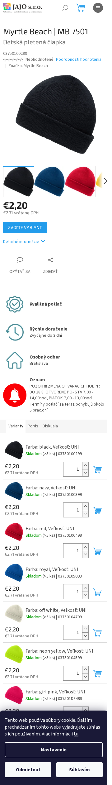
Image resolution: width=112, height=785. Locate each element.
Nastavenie (54, 749)
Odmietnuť (28, 769)
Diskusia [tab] (50, 426)
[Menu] (98, 8)
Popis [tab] (33, 426)
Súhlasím (79, 769)
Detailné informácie (21, 242)
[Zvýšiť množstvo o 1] (85, 465)
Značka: (28, 66)
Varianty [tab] (15, 426)
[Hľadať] (65, 8)
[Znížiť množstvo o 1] (85, 472)
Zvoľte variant (25, 227)
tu (76, 733)
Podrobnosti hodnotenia (78, 60)
